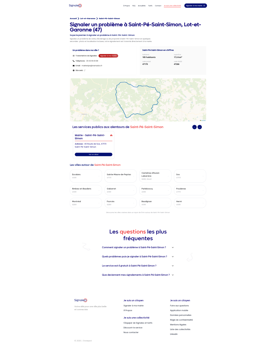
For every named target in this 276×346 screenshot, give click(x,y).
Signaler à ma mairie (194, 6)
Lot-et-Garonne (87, 18)
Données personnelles (180, 315)
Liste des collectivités (180, 329)
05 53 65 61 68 (92, 61)
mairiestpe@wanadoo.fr (92, 65)
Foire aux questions (179, 305)
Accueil (73, 18)
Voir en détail (93, 154)
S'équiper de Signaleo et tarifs (138, 323)
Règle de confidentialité (181, 319)
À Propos (128, 310)
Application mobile (179, 310)
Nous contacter (131, 332)
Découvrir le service (133, 327)
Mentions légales (178, 324)
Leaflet (203, 120)
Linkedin (174, 334)
